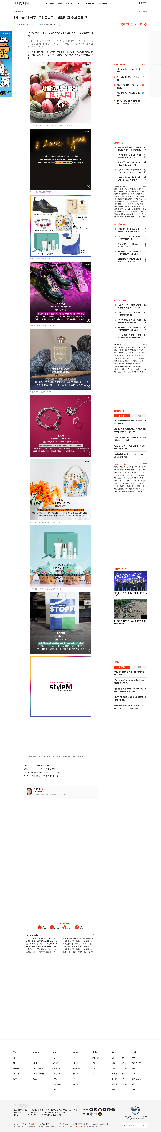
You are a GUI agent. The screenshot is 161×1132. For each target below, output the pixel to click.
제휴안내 (74, 1124)
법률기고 (55, 1089)
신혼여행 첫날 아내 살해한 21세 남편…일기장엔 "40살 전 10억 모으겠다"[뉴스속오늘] (129, 180)
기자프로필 (136, 1079)
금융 (113, 1058)
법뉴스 (54, 1058)
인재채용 (23, 1124)
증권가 (15, 1079)
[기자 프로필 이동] (29, 791)
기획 (93, 1074)
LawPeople (56, 1084)
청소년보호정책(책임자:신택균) (48, 1124)
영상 (133, 1068)
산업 (113, 1063)
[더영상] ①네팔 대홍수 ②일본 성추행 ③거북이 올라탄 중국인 (130, 622)
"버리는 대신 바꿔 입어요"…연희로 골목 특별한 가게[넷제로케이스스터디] (129, 337)
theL (79, 3)
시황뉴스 (16, 1058)
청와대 (35, 1063)
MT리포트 (49, 3)
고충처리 (96, 1124)
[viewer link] (88, 120)
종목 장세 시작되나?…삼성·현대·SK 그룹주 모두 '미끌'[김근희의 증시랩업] (129, 150)
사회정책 (124, 1068)
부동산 (114, 1074)
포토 (133, 1074)
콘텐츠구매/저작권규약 (85, 1124)
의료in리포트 (76, 1068)
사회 (113, 1068)
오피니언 (124, 1084)
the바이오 (90, 3)
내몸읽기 (75, 1063)
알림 (134, 1089)
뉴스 (73, 1058)
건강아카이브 (77, 1074)
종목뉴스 (16, 1063)
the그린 (75, 1084)
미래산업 (115, 1084)
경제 (123, 1058)
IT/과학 (114, 1079)
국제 (123, 1079)
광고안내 (67, 1124)
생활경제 (20, 11)
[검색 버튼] (140, 3)
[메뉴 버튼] (145, 3)
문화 (123, 1074)
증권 (60, 3)
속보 (113, 1089)
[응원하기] (42, 789)
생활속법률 (56, 1068)
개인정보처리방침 (32, 1124)
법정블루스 (56, 1074)
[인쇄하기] (145, 24)
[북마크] (141, 24)
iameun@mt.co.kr (40, 792)
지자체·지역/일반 (38, 1074)
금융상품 (16, 1068)
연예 (134, 1052)
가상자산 (16, 1074)
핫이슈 (94, 1063)
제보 (134, 1084)
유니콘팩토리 (104, 3)
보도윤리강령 (104, 1124)
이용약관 (61, 1124)
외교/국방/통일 (38, 1068)
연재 (93, 1068)
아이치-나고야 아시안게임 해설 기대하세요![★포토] (130, 594)
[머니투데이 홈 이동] (21, 1106)
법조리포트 (56, 1063)
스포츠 (134, 1057)
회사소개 (16, 1124)
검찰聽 (54, 1079)
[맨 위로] (156, 1122)
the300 (69, 3)
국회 (34, 1058)
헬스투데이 (76, 1079)
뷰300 (35, 1079)
